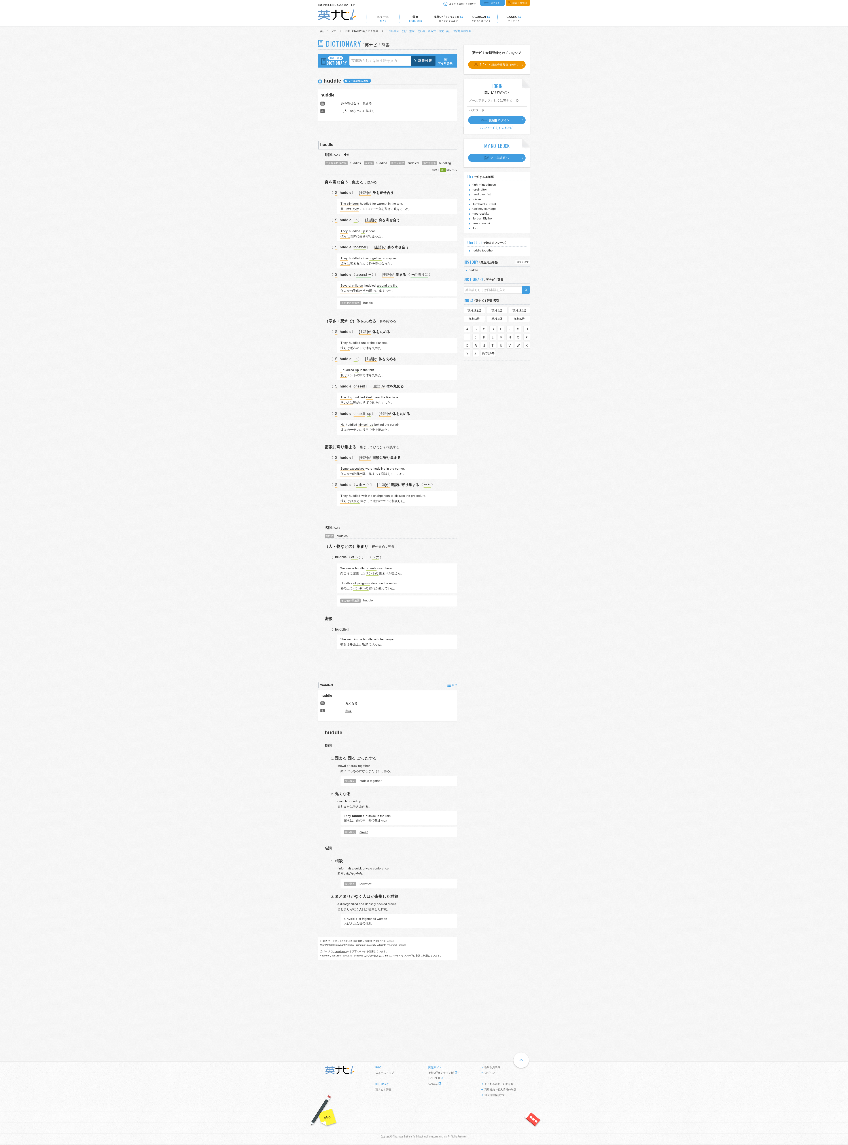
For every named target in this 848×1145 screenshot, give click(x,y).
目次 (454, 685)
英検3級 (474, 319)
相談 (348, 711)
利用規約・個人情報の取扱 (500, 1089)
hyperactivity (480, 213)
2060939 (347, 955)
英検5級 (519, 319)
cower (364, 832)
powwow (365, 883)
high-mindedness (484, 184)
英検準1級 (474, 310)
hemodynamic (481, 223)
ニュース (383, 19)
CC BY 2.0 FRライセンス (394, 955)
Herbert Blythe (482, 218)
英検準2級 (519, 310)
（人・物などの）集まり (358, 111)
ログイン (495, 3)
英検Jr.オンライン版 (441, 1072)
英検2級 (496, 310)
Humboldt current (484, 204)
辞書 (415, 19)
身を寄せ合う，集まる (356, 103)
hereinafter (479, 189)
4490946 (324, 955)
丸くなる (351, 703)
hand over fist (481, 194)
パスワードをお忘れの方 (497, 128)
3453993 (358, 955)
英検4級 (496, 319)
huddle (327, 95)
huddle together (371, 780)
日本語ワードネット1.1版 (334, 941)
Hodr (475, 228)
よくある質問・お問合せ (462, 3)
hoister (476, 199)
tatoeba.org (341, 951)
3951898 (336, 955)
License (390, 941)
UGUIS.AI (434, 1078)
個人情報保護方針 (494, 1095)
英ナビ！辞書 (383, 1089)
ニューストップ (384, 1072)
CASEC (433, 1083)
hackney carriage (484, 208)
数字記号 (488, 353)
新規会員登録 (519, 3)
